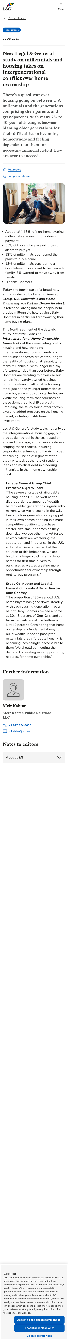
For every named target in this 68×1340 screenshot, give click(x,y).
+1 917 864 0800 (19, 725)
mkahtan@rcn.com (20, 731)
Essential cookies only (39, 1328)
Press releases (17, 18)
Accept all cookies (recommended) (39, 1319)
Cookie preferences (39, 1335)
